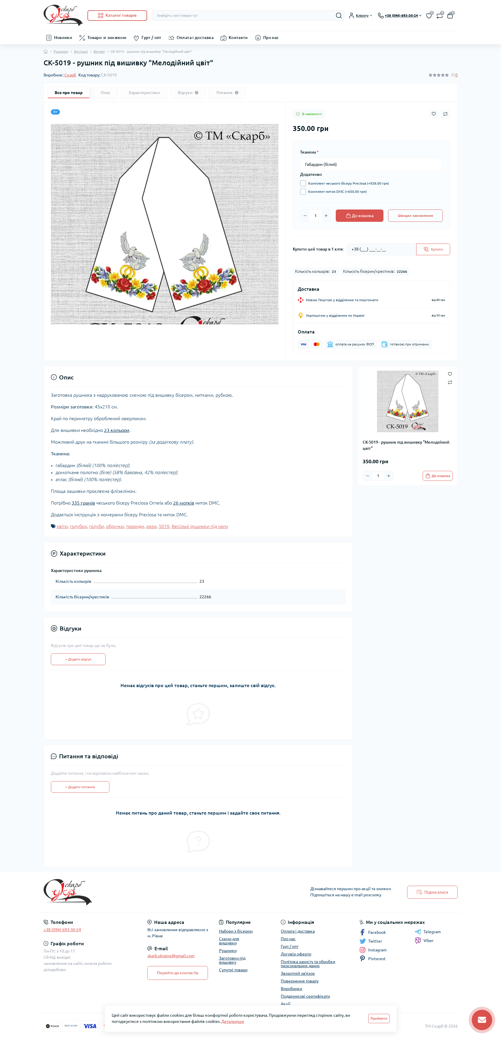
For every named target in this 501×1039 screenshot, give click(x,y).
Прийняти (379, 1018)
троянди (135, 526)
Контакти (238, 37)
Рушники (61, 51)
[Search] (339, 15)
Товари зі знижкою (106, 37)
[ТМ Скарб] (145, 892)
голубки (78, 526)
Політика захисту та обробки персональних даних (308, 963)
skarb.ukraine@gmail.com (170, 955)
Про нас (271, 37)
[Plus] (326, 215)
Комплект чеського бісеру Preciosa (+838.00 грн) (348, 183)
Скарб (70, 75)
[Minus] (305, 215)
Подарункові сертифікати (305, 996)
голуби (96, 526)
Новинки (63, 37)
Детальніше (232, 1021)
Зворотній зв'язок (298, 973)
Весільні (81, 51)
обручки (115, 526)
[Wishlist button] (433, 113)
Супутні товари (233, 970)
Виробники (291, 988)
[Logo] (63, 15)
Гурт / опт (151, 37)
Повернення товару (299, 981)
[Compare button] (445, 114)
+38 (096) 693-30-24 (62, 929)
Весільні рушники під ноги (200, 526)
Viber (428, 940)
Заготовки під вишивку (232, 960)
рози (151, 526)
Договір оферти (296, 954)
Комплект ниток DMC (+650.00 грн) (337, 191)
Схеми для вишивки (229, 940)
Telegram (432, 931)
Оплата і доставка (195, 37)
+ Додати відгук (78, 659)
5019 (164, 526)
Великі (99, 51)
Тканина (309, 152)
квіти (62, 526)
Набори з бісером (236, 931)
